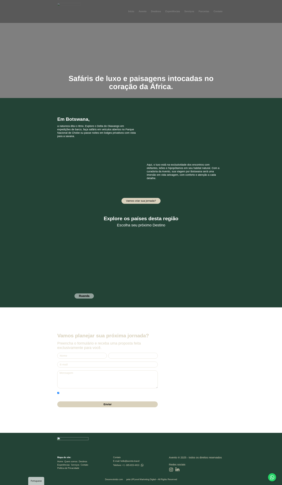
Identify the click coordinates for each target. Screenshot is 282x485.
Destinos (83, 461)
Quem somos (71, 461)
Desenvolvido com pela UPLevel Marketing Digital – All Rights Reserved (141, 479)
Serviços (75, 465)
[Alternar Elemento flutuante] (272, 477)
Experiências (63, 465)
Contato (84, 465)
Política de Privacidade (68, 468)
